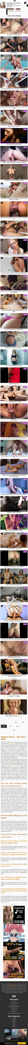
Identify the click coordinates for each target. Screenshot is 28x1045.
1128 (17, 726)
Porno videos (19, 789)
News (14, 1001)
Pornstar (14, 1017)
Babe (14, 1023)
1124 (16, 722)
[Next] (23, 726)
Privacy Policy (14, 1004)
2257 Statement (14, 1008)
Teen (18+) (14, 1019)
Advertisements (14, 1009)
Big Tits (14, 1026)
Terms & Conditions (14, 1002)
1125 (22, 722)
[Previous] (9, 722)
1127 (11, 726)
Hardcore (14, 1021)
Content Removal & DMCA (14, 1006)
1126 (4, 726)
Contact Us (14, 1011)
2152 (14, 730)
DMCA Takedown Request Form (14, 1013)
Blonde (14, 1024)
